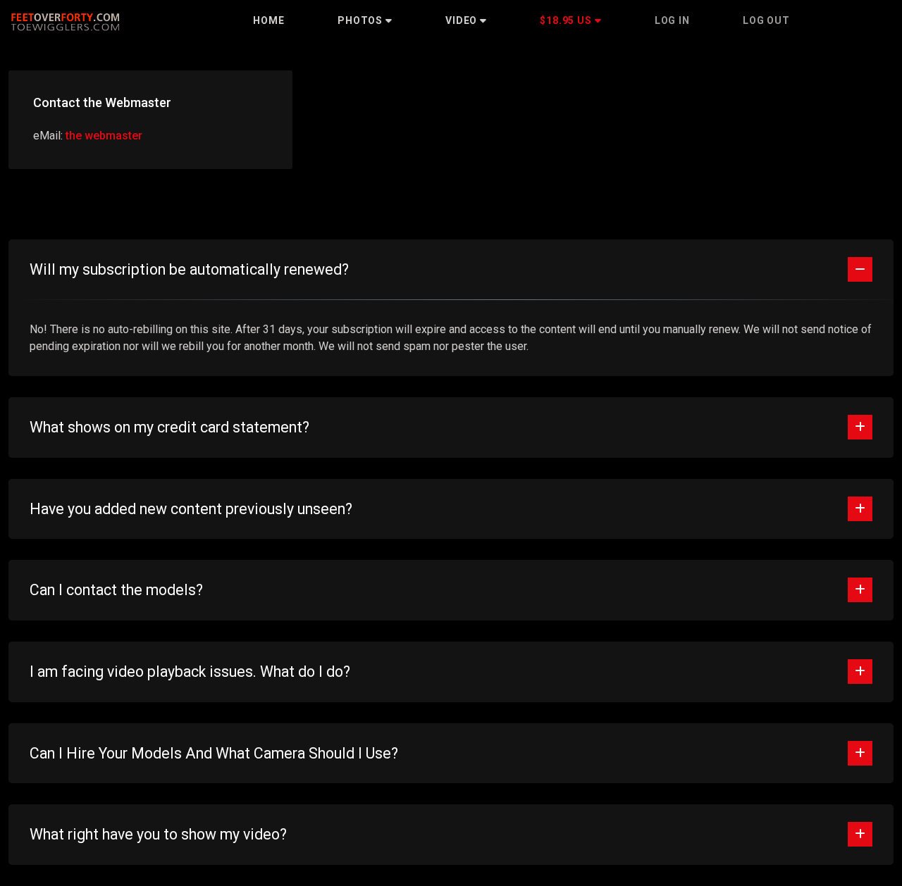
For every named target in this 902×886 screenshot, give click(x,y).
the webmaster (104, 135)
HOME (269, 20)
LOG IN (672, 20)
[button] (365, 20)
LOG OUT (766, 20)
